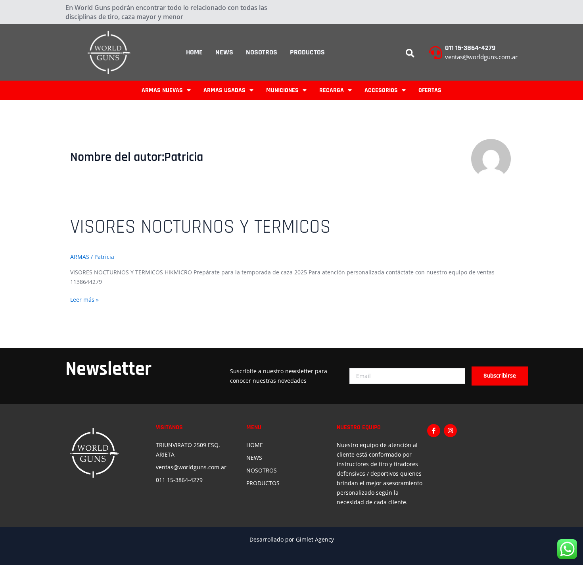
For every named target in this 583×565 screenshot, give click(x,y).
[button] (410, 53)
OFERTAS (429, 90)
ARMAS (79, 256)
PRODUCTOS (307, 52)
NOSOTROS (261, 52)
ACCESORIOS (381, 90)
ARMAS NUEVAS (162, 90)
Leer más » (84, 299)
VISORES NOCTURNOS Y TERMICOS (200, 227)
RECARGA (331, 90)
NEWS (224, 52)
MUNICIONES (282, 90)
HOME (194, 52)
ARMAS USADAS (224, 90)
